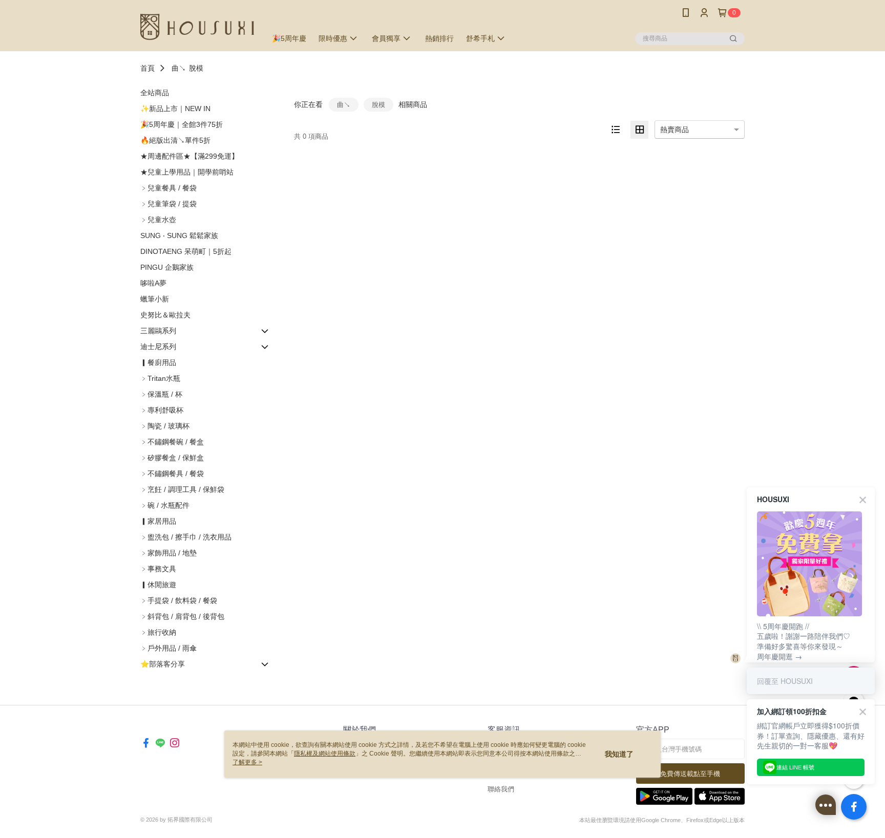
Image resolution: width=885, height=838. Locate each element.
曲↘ (179, 68)
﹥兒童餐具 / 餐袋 (168, 188)
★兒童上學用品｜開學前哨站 (187, 172)
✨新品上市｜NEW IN (175, 108)
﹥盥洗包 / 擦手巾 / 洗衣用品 (185, 537)
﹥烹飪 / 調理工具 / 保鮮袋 (182, 489)
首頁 (147, 68)
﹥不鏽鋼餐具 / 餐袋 (172, 473)
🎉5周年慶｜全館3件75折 (181, 124)
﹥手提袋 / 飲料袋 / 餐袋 (178, 600)
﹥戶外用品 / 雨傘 (168, 648)
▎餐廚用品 (158, 362)
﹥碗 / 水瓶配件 (164, 505)
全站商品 (154, 93)
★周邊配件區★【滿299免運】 (189, 156)
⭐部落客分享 (162, 664)
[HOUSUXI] (197, 27)
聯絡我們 (501, 789)
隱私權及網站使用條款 (324, 753)
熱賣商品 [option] (674, 129)
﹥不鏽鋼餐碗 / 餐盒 (172, 442)
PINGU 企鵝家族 (167, 267)
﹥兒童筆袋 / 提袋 (168, 204)
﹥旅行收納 (158, 632)
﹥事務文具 (158, 569)
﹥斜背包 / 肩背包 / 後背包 (182, 616)
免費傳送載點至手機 (690, 774)
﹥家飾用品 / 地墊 (168, 553)
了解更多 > (247, 762)
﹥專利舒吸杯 (161, 410)
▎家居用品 (158, 521)
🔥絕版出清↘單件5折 (175, 140)
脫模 (196, 68)
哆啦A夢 (153, 283)
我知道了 (619, 754)
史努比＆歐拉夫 (165, 315)
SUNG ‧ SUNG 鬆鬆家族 (179, 235)
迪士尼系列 (158, 346)
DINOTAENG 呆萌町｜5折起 (185, 251)
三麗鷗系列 (158, 331)
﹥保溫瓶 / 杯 (161, 394)
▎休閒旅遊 (158, 585)
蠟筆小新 (154, 299)
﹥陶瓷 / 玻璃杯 (164, 426)
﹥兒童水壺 (158, 220)
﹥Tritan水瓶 (160, 378)
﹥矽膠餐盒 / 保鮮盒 (172, 458)
